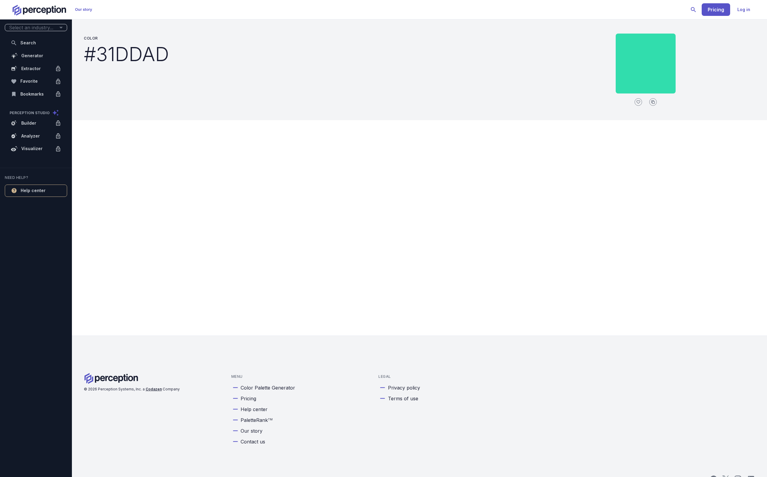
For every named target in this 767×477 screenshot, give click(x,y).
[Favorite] (638, 102)
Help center (254, 409)
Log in (743, 9)
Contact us (253, 442)
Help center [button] (33, 190)
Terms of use (403, 398)
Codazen (154, 389)
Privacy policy (404, 388)
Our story (83, 9)
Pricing (716, 10)
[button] (36, 27)
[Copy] (653, 102)
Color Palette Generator (268, 388)
